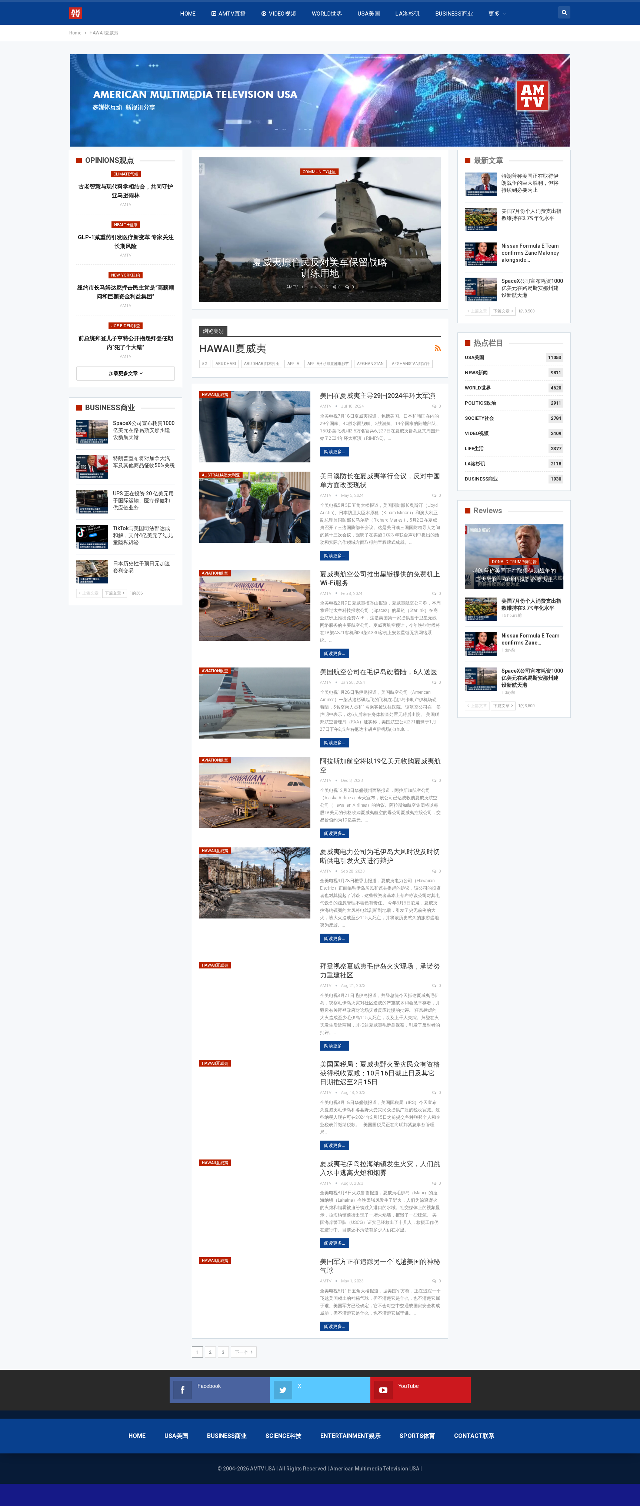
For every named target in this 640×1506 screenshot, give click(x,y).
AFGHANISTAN (370, 364)
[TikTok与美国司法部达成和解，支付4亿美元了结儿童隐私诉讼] (92, 537)
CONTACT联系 (474, 1435)
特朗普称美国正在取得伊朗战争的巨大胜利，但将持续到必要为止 (530, 183)
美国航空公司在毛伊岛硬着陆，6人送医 (378, 672)
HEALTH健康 (125, 224)
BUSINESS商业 (454, 13)
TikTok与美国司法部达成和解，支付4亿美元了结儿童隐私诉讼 (143, 535)
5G (204, 364)
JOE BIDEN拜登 (125, 326)
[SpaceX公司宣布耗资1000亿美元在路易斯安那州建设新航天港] (481, 289)
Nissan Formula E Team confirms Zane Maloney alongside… (530, 253)
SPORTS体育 (417, 1435)
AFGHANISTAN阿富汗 (411, 364)
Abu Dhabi (226, 364)
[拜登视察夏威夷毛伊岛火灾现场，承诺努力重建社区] (254, 997)
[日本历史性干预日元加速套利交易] (92, 572)
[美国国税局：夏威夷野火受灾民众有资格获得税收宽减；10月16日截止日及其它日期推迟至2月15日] (254, 1095)
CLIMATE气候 (125, 174)
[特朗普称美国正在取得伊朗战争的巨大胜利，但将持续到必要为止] (481, 184)
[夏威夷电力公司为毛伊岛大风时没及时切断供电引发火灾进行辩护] (254, 882)
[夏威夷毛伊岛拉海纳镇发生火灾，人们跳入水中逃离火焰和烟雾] (254, 1195)
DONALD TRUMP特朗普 (514, 561)
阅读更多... (334, 451)
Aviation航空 (215, 573)
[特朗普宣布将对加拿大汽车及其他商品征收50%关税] (92, 467)
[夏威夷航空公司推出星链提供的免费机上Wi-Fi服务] (254, 605)
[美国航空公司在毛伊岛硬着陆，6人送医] (254, 703)
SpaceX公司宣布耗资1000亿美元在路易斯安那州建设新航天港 (532, 288)
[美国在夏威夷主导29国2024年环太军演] (254, 426)
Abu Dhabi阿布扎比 (261, 364)
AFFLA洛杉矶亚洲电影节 (328, 364)
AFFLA (293, 364)
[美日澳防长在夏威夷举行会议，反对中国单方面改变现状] (254, 507)
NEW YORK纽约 (125, 275)
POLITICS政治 (480, 403)
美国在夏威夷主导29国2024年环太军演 (378, 395)
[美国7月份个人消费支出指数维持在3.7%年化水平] (481, 219)
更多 (494, 13)
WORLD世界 (327, 13)
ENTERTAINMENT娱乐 (350, 1435)
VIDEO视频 (282, 13)
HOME (188, 13)
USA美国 (369, 13)
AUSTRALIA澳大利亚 (221, 475)
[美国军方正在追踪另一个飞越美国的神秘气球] (254, 1292)
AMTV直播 (232, 13)
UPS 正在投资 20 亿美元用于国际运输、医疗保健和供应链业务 (143, 501)
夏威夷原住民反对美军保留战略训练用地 (320, 268)
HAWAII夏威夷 (215, 394)
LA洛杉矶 (408, 13)
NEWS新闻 (476, 372)
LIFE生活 (474, 448)
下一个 (242, 1352)
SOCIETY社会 (479, 418)
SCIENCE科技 (283, 1435)
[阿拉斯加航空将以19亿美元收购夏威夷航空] (254, 792)
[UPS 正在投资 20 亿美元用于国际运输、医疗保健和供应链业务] (92, 502)
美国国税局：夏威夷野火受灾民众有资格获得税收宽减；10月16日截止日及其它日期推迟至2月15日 (380, 1073)
